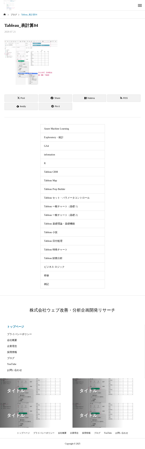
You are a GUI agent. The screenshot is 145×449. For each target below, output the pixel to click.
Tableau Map (50, 180)
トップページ (15, 326)
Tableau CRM (51, 172)
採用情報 (12, 352)
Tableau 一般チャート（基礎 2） (61, 215)
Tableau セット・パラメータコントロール (67, 197)
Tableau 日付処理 (53, 241)
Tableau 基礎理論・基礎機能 (59, 223)
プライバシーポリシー (19, 334)
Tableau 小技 (50, 232)
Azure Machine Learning (56, 128)
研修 (46, 275)
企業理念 (12, 346)
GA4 (46, 146)
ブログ (10, 358)
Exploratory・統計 (53, 137)
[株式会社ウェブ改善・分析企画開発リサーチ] (10, 5)
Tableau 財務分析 (53, 258)
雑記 (46, 284)
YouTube (11, 364)
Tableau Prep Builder (54, 189)
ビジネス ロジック (54, 267)
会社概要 (12, 340)
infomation (49, 154)
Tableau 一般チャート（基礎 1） (61, 206)
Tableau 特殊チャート (55, 249)
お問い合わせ (14, 370)
